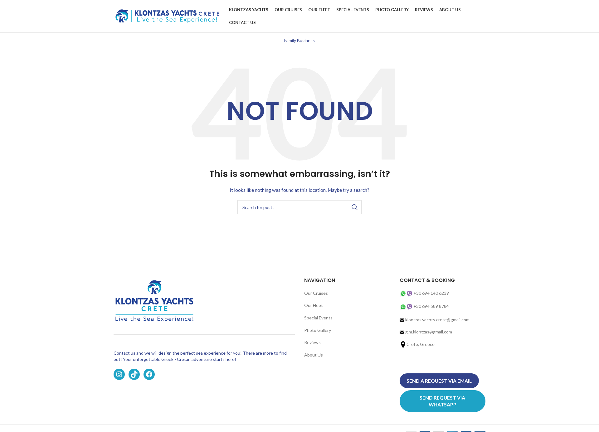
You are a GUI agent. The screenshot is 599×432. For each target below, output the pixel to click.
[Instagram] (119, 374)
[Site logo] (168, 15)
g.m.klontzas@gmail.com (428, 331)
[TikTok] (134, 374)
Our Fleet (313, 305)
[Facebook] (149, 374)
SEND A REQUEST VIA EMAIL (439, 381)
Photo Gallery (317, 330)
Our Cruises (316, 293)
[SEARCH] (355, 207)
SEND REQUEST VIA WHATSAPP (442, 401)
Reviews (312, 342)
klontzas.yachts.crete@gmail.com (437, 319)
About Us (313, 354)
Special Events (318, 317)
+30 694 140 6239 (431, 293)
